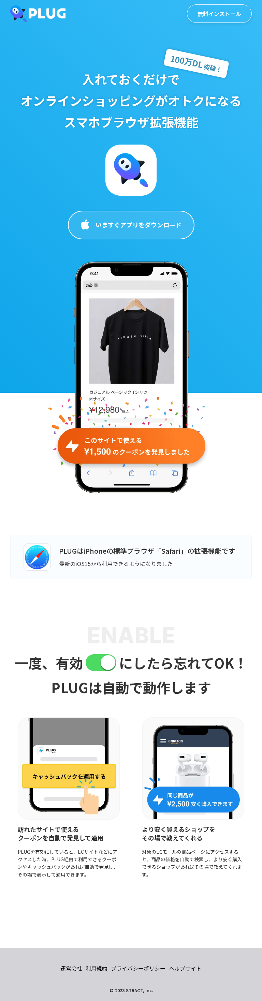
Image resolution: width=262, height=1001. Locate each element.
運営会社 (71, 968)
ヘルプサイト (185, 968)
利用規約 (96, 968)
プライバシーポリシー (138, 968)
